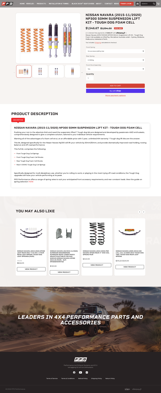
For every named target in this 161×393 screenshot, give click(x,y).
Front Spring (90, 47)
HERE (31, 182)
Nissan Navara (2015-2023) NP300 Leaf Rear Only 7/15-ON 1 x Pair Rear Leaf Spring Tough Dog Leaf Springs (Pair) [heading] (31, 253)
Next (82, 72)
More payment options (115, 95)
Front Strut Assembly (93, 65)
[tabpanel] (80, 155)
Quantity (90, 74)
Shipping (98, 42)
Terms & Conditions (68, 378)
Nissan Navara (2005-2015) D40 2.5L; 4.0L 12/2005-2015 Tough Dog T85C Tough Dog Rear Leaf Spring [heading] (130, 253)
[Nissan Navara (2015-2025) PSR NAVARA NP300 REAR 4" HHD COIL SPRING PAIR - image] (97, 234)
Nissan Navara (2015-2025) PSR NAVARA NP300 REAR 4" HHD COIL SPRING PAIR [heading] (96, 252)
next (143, 211)
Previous (14, 72)
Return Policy (110, 378)
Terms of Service (52, 378)
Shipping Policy (96, 378)
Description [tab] (18, 120)
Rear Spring (90, 56)
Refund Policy (83, 378)
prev (139, 211)
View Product (31, 269)
